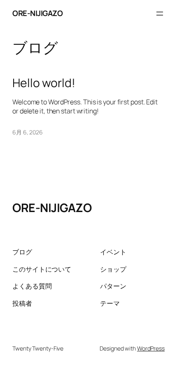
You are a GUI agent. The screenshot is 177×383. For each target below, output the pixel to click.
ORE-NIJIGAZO (37, 13)
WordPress (151, 348)
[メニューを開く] (160, 13)
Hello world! (43, 83)
